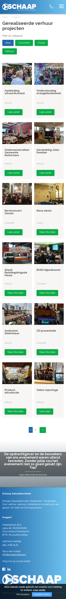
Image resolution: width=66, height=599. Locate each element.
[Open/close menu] (61, 6)
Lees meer (45, 411)
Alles (8, 42)
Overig (41, 42)
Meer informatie (47, 232)
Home (5, 17)
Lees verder (13, 112)
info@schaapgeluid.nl (14, 554)
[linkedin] (9, 569)
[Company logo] (19, 6)
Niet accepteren (23, 594)
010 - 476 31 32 (54, 4)
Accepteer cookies (42, 594)
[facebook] (3, 569)
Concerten (24, 42)
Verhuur (9, 51)
